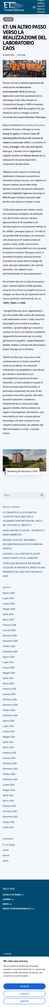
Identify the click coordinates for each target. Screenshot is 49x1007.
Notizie (8, 19)
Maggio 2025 (9, 673)
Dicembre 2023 (10, 763)
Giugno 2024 (9, 731)
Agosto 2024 (9, 721)
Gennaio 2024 (9, 758)
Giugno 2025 (9, 667)
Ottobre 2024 (9, 710)
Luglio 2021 (8, 827)
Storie (5, 861)
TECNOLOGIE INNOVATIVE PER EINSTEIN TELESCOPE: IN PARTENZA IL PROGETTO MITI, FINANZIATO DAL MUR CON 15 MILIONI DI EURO (24, 569)
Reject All (24, 1001)
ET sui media (9, 845)
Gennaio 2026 (9, 630)
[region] (24, 982)
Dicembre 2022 (10, 811)
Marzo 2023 (8, 801)
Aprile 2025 (8, 678)
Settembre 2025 (10, 651)
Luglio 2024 (8, 726)
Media (6, 904)
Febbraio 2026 (9, 625)
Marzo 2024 (8, 747)
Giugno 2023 (8, 785)
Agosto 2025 (9, 657)
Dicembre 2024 (10, 699)
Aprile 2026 (8, 614)
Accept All (24, 986)
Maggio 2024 (9, 737)
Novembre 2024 (10, 705)
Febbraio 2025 (9, 689)
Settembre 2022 (10, 817)
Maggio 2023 (9, 790)
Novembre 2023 (10, 769)
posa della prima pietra (34, 125)
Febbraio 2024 (9, 753)
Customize (24, 994)
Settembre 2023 (10, 779)
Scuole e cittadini (12, 895)
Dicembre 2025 (10, 635)
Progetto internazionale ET (17, 908)
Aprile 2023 (8, 795)
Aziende (7, 899)
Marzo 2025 (8, 683)
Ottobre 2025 (9, 646)
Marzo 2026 (8, 619)
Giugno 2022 (9, 822)
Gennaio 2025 (9, 694)
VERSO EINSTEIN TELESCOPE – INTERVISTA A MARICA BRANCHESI (24, 532)
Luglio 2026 (8, 598)
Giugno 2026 (9, 604)
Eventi (6, 850)
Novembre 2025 (10, 641)
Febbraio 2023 (9, 806)
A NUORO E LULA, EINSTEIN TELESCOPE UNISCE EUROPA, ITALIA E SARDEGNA (21, 556)
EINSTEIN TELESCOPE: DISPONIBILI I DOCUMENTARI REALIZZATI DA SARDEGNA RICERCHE (23, 544)
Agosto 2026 (9, 593)
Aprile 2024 (8, 742)
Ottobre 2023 (9, 774)
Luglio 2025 (8, 662)
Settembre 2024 (10, 715)
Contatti (7, 954)
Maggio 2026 (9, 609)
